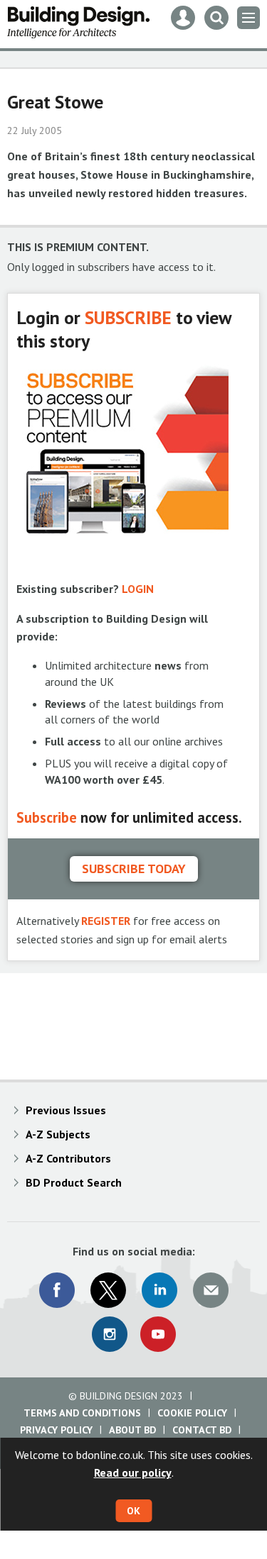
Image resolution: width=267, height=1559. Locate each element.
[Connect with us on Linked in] (159, 1290)
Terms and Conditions (82, 1413)
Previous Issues (66, 1110)
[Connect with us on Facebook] (56, 1290)
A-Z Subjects (58, 1134)
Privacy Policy (56, 1430)
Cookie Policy (192, 1413)
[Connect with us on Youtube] (158, 1334)
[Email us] (210, 1290)
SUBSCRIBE (128, 317)
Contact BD (201, 1430)
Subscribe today (134, 868)
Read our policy (133, 1472)
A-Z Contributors (68, 1158)
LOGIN (138, 589)
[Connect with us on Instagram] (109, 1334)
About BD (132, 1430)
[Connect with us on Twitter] (108, 1290)
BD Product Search (74, 1182)
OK (133, 1510)
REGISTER (105, 921)
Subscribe (46, 817)
